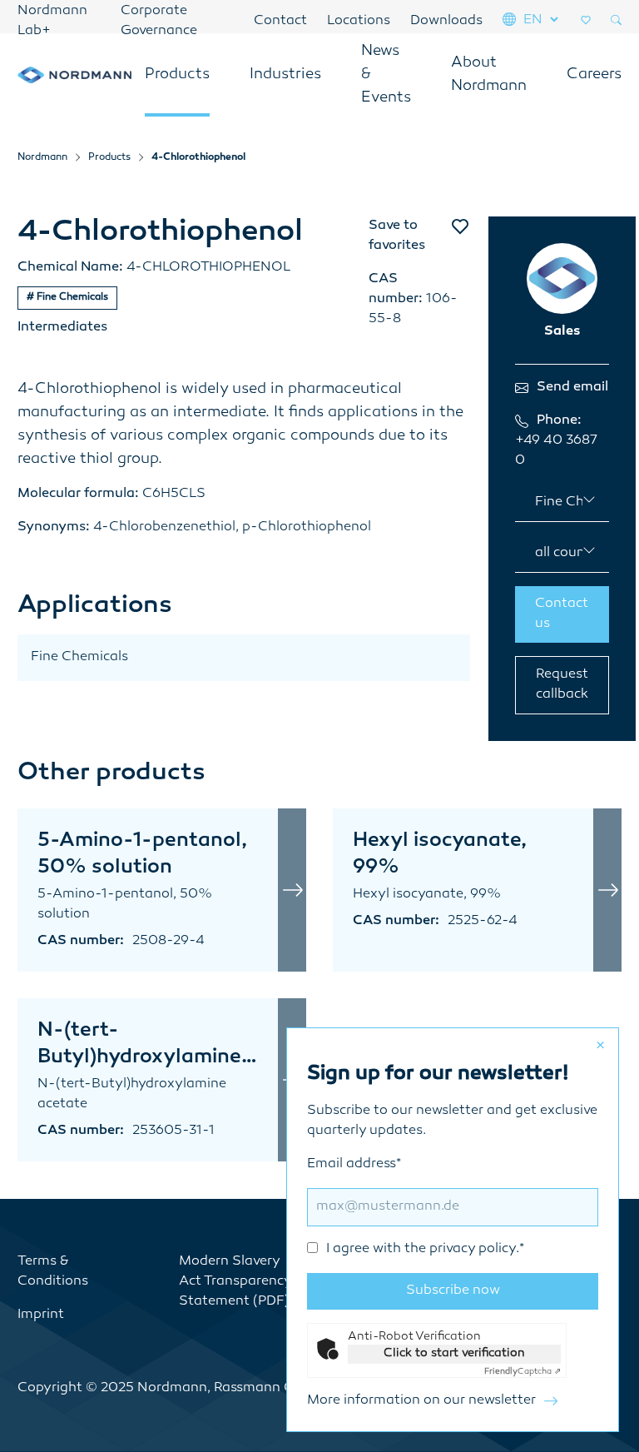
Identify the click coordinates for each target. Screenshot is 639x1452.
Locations (358, 21)
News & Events (386, 75)
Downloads (446, 21)
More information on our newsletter (421, 1401)
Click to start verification (454, 1353)
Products (177, 75)
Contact (280, 21)
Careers (594, 75)
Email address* (415, 1206)
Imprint (40, 1315)
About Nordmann (489, 75)
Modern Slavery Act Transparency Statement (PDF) (235, 1282)
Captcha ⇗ (522, 1371)
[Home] (74, 75)
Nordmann (42, 157)
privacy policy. (474, 1249)
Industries (285, 75)
